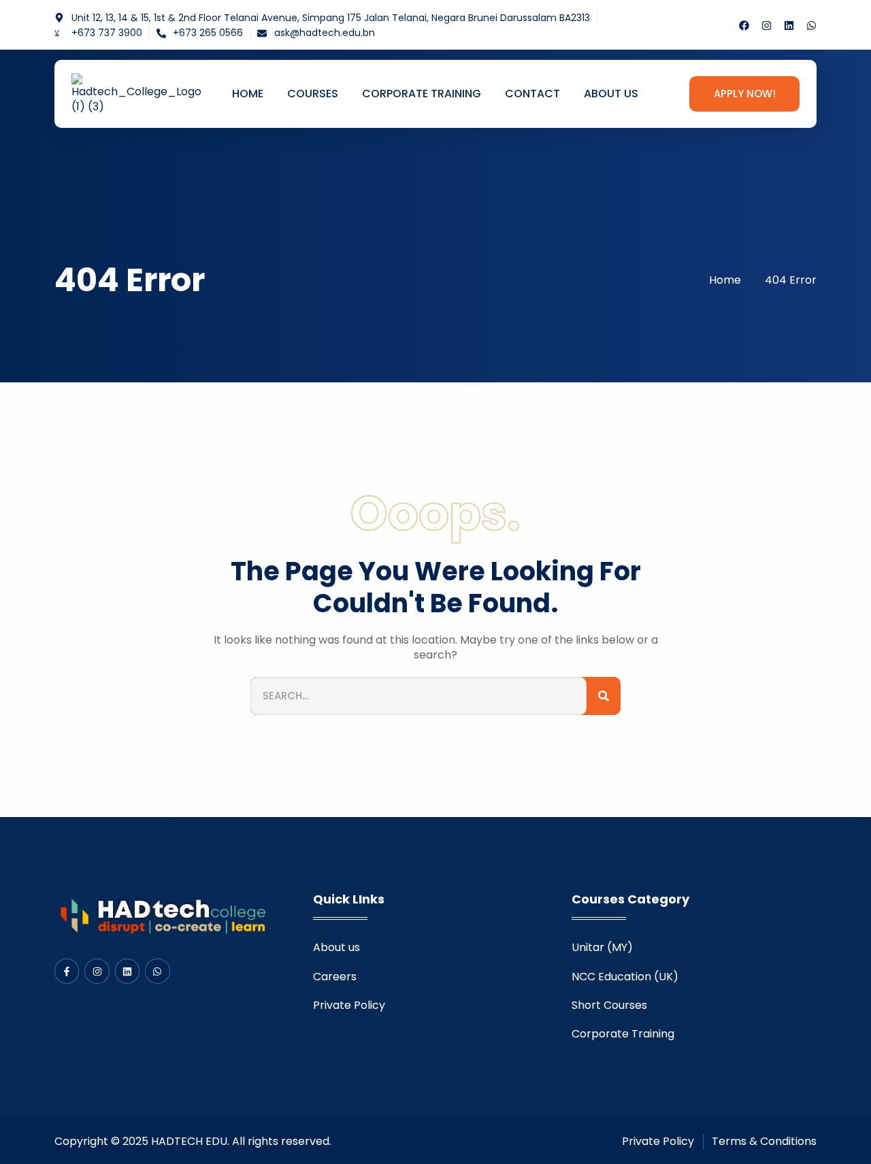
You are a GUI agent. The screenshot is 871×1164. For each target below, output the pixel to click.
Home (247, 94)
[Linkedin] (789, 25)
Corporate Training (421, 94)
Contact (532, 94)
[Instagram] (766, 25)
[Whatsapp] (811, 25)
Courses (312, 94)
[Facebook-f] (66, 971)
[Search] (604, 696)
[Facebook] (744, 25)
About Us (611, 94)
